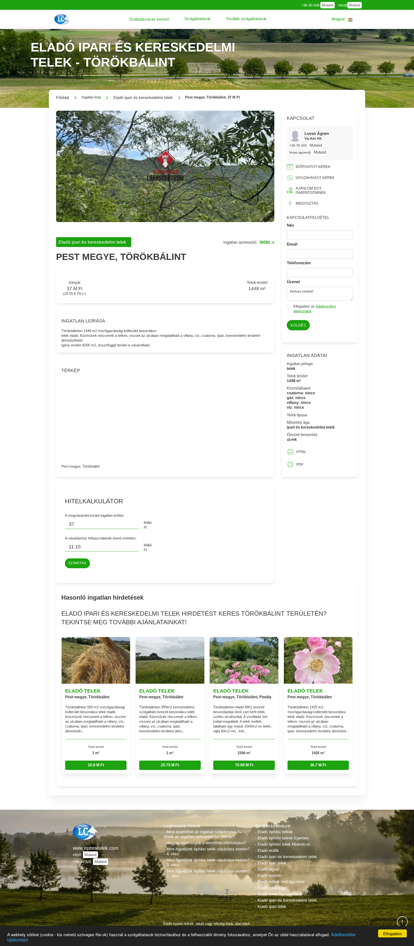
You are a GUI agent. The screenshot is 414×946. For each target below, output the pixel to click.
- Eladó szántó (268, 875)
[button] (149, 19)
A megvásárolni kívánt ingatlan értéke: (94, 515)
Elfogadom (392, 933)
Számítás (77, 563)
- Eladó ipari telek (270, 863)
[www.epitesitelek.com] (63, 19)
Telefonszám (299, 263)
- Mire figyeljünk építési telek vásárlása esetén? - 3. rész (207, 862)
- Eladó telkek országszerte (279, 881)
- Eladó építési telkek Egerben (282, 838)
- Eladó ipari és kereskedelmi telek (286, 856)
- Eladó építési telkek (274, 832)
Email (292, 244)
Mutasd (327, 5)
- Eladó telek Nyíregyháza (278, 894)
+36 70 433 (298, 145)
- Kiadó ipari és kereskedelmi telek (286, 900)
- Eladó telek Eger (271, 888)
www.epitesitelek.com (95, 848)
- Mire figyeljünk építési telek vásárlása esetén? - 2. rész (207, 873)
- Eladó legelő (267, 869)
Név (290, 225)
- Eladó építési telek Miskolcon (282, 844)
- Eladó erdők (267, 850)
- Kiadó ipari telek (270, 906)
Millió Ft (148, 525)
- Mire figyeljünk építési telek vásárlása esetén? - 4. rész (207, 851)
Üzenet (293, 282)
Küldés (298, 325)
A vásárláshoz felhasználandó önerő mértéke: (100, 538)
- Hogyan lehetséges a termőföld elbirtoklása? (205, 843)
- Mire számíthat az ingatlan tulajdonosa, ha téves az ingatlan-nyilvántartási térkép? (203, 834)
